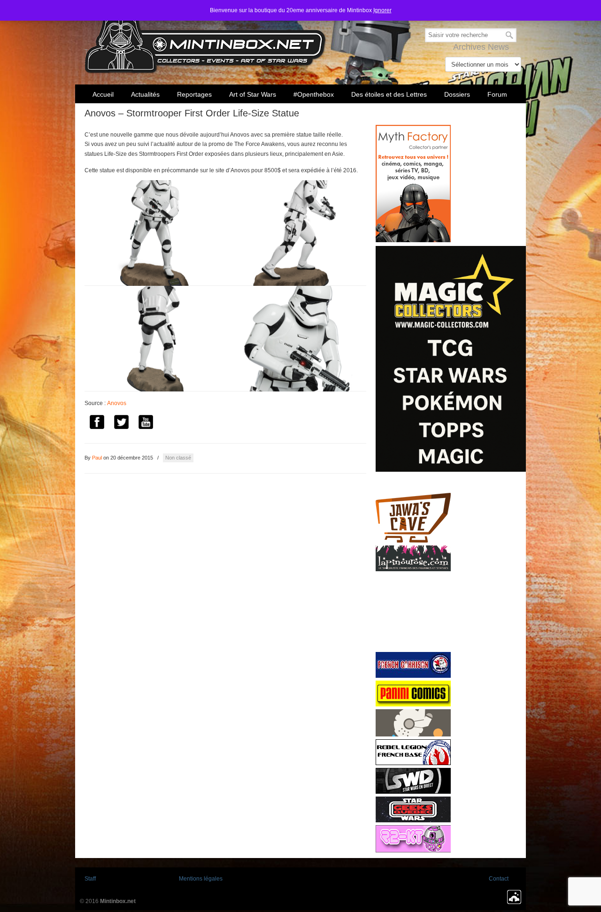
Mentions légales (201, 878)
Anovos (116, 403)
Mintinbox (205, 38)
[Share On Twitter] (121, 423)
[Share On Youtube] (145, 423)
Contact (499, 878)
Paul (97, 457)
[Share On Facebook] (96, 423)
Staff (90, 878)
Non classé (178, 457)
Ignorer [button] (382, 10)
